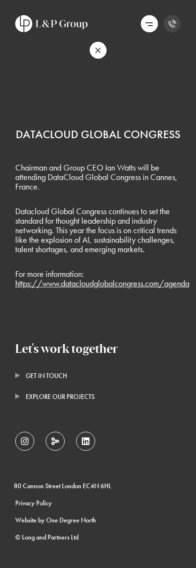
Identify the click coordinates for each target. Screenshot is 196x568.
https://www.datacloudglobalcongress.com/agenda (102, 283)
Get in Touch (46, 375)
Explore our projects (60, 396)
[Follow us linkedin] (85, 441)
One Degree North (71, 520)
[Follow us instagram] (24, 441)
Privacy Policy (33, 503)
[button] (149, 23)
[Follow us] (55, 441)
